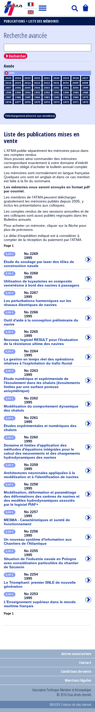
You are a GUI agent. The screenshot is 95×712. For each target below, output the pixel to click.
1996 (18, 92)
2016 (8, 83)
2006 (18, 87)
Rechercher (17, 56)
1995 (12, 73)
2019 (66, 78)
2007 (8, 87)
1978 (8, 102)
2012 (47, 83)
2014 (28, 83)
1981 (66, 97)
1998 (8, 92)
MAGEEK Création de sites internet (70, 704)
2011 (56, 83)
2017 (85, 78)
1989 (76, 92)
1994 (28, 92)
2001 (66, 87)
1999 (85, 87)
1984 (37, 97)
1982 (56, 97)
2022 (37, 78)
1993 (37, 92)
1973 (56, 102)
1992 (47, 92)
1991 (56, 92)
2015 (18, 83)
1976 (28, 102)
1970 (85, 102)
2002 (56, 87)
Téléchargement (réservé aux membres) (30, 115)
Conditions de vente (76, 671)
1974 (47, 102)
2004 (37, 87)
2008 (85, 83)
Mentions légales (78, 680)
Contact (85, 662)
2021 (47, 78)
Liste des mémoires (43, 21)
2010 (66, 83)
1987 (8, 97)
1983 (47, 97)
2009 (75, 83)
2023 (28, 78)
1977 (18, 102)
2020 (56, 78)
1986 (18, 97)
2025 (8, 78)
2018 (76, 78)
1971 (76, 102)
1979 (85, 97)
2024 (18, 78)
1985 (28, 97)
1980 (76, 97)
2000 (76, 87)
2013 (37, 83)
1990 (66, 92)
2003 (47, 87)
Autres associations (76, 653)
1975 (37, 102)
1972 (66, 102)
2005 (28, 87)
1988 (85, 92)
